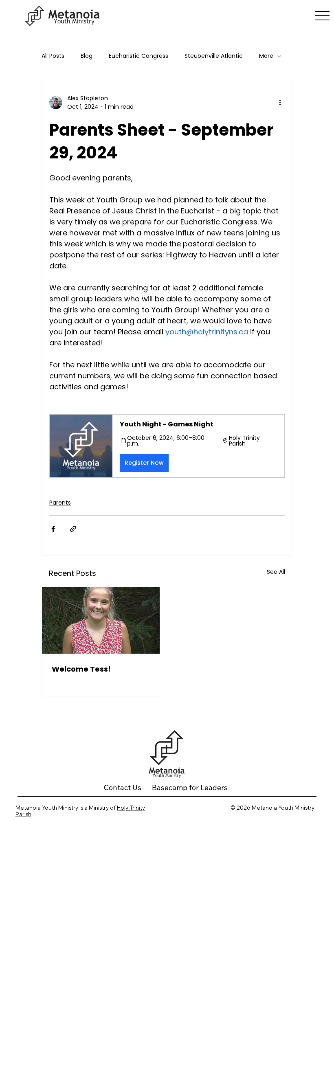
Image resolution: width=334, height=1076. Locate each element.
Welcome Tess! (81, 669)
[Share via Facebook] (53, 529)
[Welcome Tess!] (101, 620)
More (266, 56)
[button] (167, 446)
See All (276, 572)
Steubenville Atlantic (214, 56)
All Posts (53, 56)
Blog (86, 56)
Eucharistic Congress (138, 56)
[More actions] (280, 103)
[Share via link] (73, 529)
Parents (60, 502)
